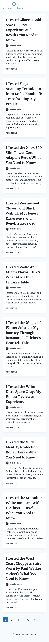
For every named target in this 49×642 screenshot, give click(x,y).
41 (28, 620)
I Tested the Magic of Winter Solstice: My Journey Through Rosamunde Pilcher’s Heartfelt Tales (23, 333)
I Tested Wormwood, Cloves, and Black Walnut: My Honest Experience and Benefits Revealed (23, 213)
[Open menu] (44, 5)
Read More (12, 69)
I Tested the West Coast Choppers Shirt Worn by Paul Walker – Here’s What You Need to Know (23, 568)
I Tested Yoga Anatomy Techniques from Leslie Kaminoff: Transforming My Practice (24, 94)
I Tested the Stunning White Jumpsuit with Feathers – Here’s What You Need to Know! (24, 508)
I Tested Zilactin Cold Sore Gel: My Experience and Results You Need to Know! (23, 30)
